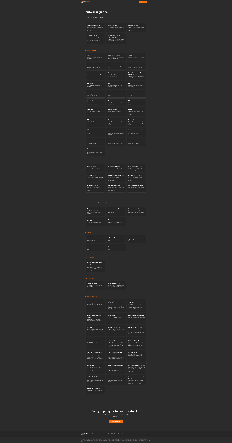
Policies (105, 433)
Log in (137, 1)
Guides (112, 433)
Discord (115, 433)
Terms (97, 433)
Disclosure (101, 433)
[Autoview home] (86, 2)
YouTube (119, 433)
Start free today (116, 421)
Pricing (109, 433)
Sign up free (143, 2)
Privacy (93, 433)
